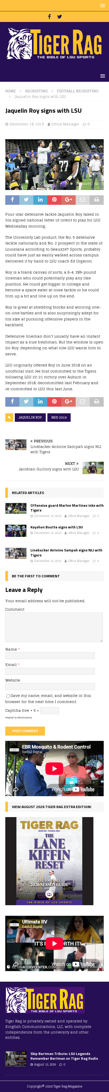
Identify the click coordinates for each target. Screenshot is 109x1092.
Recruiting (36, 91)
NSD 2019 (59, 417)
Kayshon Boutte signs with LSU (56, 527)
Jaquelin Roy (30, 417)
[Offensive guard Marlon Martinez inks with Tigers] (15, 508)
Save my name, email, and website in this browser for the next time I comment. (48, 698)
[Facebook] (49, 16)
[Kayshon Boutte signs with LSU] (15, 531)
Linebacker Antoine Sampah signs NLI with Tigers (66, 552)
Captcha (13, 710)
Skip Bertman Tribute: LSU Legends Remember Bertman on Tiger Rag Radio (64, 1056)
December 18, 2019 (27, 124)
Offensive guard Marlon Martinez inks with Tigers (67, 507)
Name (11, 649)
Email (11, 664)
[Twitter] (59, 16)
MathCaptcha (24, 717)
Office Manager (65, 124)
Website (12, 680)
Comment (14, 609)
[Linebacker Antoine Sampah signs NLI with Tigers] (15, 553)
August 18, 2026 (45, 1064)
